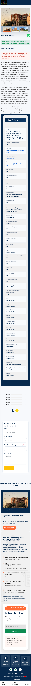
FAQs (16, 673)
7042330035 (10, 158)
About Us (10, 673)
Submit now (9, 468)
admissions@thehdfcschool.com (15, 164)
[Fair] (8, 426)
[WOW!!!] (15, 426)
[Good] (10, 426)
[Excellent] (13, 426)
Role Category (8, 436)
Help (22, 673)
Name (5, 428)
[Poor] (5, 426)
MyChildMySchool (15, 679)
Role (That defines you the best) (13, 445)
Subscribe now (15, 631)
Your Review (7, 453)
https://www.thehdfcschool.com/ (15, 151)
